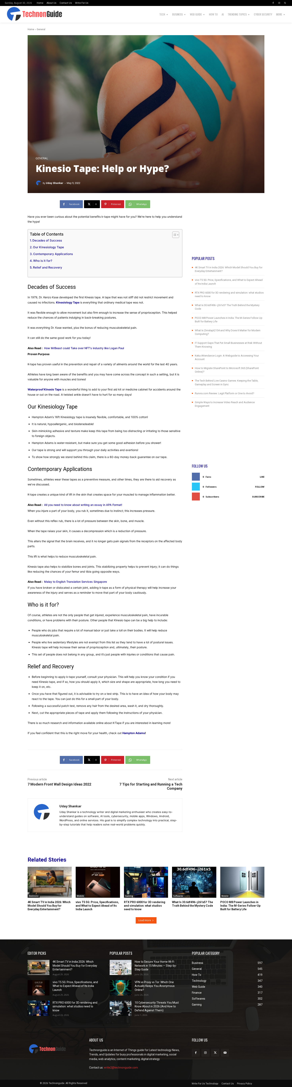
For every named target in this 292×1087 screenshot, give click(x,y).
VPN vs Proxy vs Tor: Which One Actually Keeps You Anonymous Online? (155, 986)
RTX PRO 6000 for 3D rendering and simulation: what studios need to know (144, 906)
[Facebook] (273, 3)
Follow (259, 486)
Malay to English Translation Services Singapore (75, 581)
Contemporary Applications (53, 254)
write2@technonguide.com (121, 1067)
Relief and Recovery (47, 267)
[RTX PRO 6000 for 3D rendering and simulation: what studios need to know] (146, 882)
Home (31, 29)
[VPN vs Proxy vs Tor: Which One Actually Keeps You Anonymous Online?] (120, 987)
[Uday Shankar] (39, 183)
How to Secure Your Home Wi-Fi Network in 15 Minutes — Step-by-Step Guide (156, 965)
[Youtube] (225, 1053)
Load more (144, 920)
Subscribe (258, 496)
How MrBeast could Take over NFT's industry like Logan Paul (84, 348)
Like (262, 476)
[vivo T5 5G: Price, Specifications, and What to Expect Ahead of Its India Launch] (98, 882)
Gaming (129, 896)
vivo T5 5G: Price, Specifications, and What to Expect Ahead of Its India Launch (97, 906)
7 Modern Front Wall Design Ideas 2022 (59, 784)
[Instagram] (279, 3)
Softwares (178, 896)
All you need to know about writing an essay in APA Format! (83, 504)
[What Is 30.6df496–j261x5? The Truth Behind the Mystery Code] (194, 882)
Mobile (80, 896)
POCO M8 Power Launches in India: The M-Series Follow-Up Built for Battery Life (240, 906)
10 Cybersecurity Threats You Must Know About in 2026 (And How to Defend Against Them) (157, 1006)
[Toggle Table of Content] (173, 234)
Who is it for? (42, 261)
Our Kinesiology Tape (48, 247)
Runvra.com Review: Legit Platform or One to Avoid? (224, 393)
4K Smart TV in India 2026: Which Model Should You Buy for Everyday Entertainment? (49, 906)
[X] (285, 3)
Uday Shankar (54, 183)
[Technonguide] (12, 14)
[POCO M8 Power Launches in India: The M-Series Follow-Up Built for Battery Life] (242, 882)
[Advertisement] (228, 228)
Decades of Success (47, 240)
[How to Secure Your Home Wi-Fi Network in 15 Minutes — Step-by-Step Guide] (120, 967)
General (41, 29)
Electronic (34, 896)
